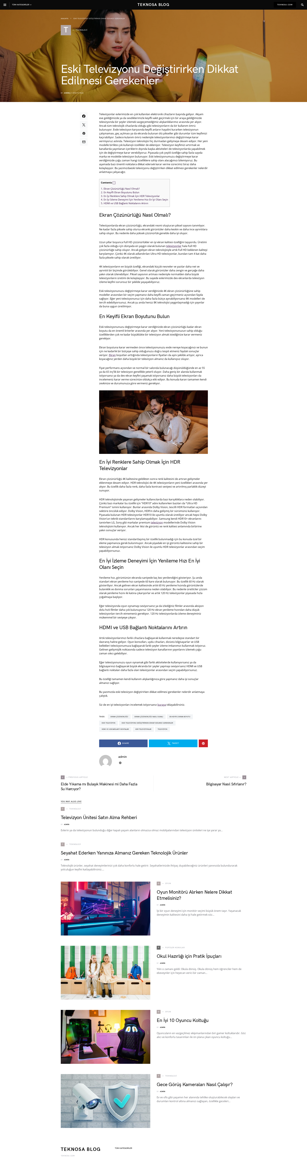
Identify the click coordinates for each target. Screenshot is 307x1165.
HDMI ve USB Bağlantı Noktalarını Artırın (124, 203)
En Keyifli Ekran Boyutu (179, 717)
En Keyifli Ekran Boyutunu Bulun (120, 192)
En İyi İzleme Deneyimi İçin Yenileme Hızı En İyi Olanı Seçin (134, 199)
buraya (161, 704)
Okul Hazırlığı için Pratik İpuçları (189, 956)
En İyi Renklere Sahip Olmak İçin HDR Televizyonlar (130, 196)
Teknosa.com (285, 5)
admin (66, 93)
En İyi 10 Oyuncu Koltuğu (183, 1020)
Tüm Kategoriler (123, 1148)
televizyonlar (173, 246)
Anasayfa (64, 19)
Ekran (112, 355)
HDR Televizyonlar (143, 729)
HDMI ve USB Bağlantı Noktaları (115, 729)
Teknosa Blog (153, 4)
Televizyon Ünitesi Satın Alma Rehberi (99, 818)
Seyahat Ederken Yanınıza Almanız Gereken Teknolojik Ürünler (124, 853)
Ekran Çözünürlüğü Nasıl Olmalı (148, 717)
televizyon (157, 522)
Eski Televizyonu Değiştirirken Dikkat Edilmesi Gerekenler (147, 723)
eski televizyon (108, 723)
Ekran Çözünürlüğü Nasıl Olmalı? (120, 188)
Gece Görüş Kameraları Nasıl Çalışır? (194, 1085)
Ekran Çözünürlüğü (119, 717)
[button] (114, 182)
